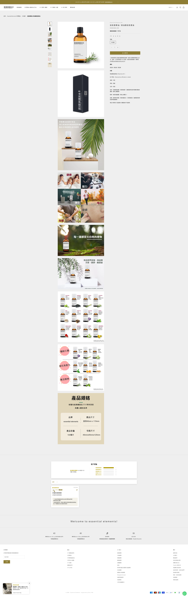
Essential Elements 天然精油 (13, 16)
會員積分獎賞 (176, 572)
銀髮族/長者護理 (121, 572)
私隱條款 (175, 577)
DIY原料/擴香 (43, 7)
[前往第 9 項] (50, 65)
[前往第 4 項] (50, 40)
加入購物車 (125, 53)
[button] (113, 31)
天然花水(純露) (70, 560)
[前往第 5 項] (50, 45)
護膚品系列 (69, 565)
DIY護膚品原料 (70, 553)
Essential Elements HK (116, 22)
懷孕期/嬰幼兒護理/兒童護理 (123, 567)
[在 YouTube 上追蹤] (12, 587)
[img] (55, 487)
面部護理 (119, 553)
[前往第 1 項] (50, 24)
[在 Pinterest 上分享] (117, 36)
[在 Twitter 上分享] (115, 36)
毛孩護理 (119, 570)
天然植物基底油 (71, 558)
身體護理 (119, 562)
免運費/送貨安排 (177, 567)
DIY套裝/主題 (54, 7)
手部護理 (119, 555)
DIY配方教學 (64, 7)
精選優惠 (19, 7)
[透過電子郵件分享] (119, 36)
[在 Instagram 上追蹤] (8, 587)
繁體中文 (171, 7)
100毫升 (24, 16)
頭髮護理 (119, 558)
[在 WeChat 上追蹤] (19, 587)
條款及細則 (175, 579)
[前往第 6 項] (50, 49)
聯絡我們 (175, 558)
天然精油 (69, 555)
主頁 (5, 16)
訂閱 (7, 561)
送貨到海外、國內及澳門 (178, 570)
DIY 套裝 (69, 562)
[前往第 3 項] (50, 34)
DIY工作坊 (69, 567)
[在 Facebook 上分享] (113, 36)
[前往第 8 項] (50, 59)
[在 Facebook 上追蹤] (4, 587)
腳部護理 (119, 560)
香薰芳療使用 (120, 577)
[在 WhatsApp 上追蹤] (15, 587)
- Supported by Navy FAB (86, 592)
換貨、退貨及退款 (177, 575)
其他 (118, 565)
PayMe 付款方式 (177, 565)
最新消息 (175, 553)
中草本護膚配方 (120, 582)
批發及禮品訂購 (176, 560)
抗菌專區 (119, 579)
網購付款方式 (176, 562)
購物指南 (72, 7)
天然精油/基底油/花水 (31, 7)
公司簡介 (175, 555)
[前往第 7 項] (50, 54)
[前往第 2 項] (50, 29)
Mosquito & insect (121, 575)
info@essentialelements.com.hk (117, 61)
